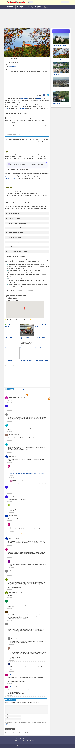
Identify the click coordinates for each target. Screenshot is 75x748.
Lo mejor (46, 7)
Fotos (20, 290)
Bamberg (14, 178)
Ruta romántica (56, 74)
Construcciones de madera (14, 131)
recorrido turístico (24, 98)
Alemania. (38, 98)
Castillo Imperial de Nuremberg (16, 246)
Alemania (10, 7)
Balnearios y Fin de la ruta (13, 134)
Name (6, 714)
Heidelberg (7, 178)
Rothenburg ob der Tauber (15, 228)
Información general (22, 7)
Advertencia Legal (15, 745)
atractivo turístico (22, 108)
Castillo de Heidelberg (14, 213)
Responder (9, 402)
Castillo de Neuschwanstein (15, 232)
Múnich (35, 175)
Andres (9, 674)
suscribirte (44, 726)
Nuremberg (46, 176)
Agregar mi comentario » (20, 389)
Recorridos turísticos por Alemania (60, 45)
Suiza (6, 108)
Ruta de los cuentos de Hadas (59, 88)
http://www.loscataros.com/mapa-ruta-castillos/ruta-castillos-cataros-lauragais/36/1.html (27, 473)
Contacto (11, 290)
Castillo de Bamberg (13, 242)
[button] (24, 308)
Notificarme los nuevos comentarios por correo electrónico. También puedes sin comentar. (26, 726)
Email (6, 717)
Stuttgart (7, 176)
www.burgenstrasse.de (13, 66)
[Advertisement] (37, 18)
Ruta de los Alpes (56, 103)
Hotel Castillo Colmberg (14, 218)
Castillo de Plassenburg (14, 237)
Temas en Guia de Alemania (24, 745)
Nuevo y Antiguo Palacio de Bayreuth (17, 251)
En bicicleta (23, 182)
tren (24, 176)
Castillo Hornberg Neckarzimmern (17, 223)
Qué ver (31, 7)
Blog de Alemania (64, 1)
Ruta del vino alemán (41, 337)
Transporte (38, 7)
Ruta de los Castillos (57, 59)
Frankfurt (39, 175)
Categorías (30, 290)
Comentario (8, 704)
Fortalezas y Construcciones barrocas (33, 131)
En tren (15, 182)
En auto (8, 182)
